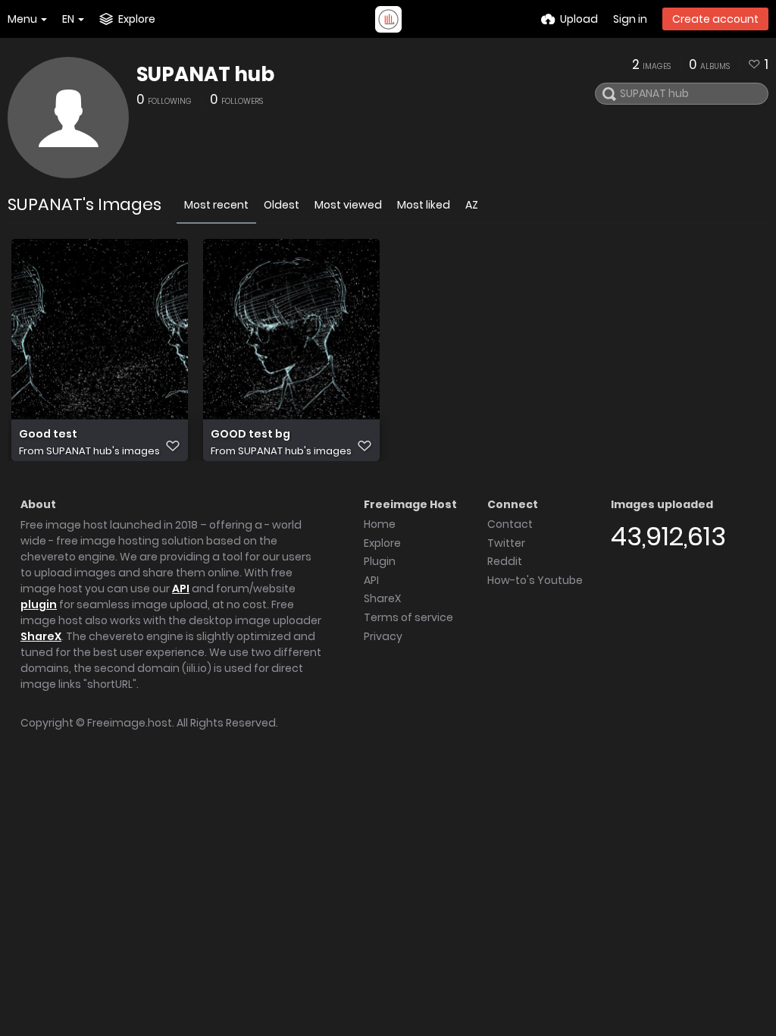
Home (380, 524)
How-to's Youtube (535, 580)
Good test (48, 434)
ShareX (40, 636)
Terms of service (408, 617)
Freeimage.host (129, 722)
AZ (471, 204)
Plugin (380, 561)
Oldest (281, 204)
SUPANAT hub (205, 74)
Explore (382, 543)
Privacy (383, 636)
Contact (510, 524)
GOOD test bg (250, 434)
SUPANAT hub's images (103, 451)
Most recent (216, 204)
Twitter (506, 543)
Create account (715, 19)
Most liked (423, 204)
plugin (38, 604)
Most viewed (348, 204)
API (180, 588)
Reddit (504, 561)
